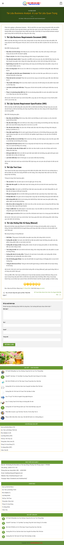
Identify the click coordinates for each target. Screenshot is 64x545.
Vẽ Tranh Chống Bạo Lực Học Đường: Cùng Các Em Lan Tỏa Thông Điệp (24, 371)
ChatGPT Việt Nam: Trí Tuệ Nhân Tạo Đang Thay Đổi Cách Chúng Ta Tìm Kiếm (26, 376)
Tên (4, 322)
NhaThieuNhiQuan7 (40, 18)
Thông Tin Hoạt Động (6, 444)
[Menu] (3, 3)
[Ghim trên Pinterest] (36, 284)
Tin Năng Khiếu (32, 10)
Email (4, 329)
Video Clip (3, 450)
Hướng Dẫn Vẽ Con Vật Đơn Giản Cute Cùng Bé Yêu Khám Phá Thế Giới (24, 386)
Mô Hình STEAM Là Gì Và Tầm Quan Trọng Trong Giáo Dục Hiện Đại (23, 381)
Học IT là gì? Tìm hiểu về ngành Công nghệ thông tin (19, 396)
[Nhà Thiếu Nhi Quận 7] (32, 3)
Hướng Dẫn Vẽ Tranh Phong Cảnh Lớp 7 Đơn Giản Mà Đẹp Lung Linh (23, 406)
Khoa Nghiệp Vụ (5, 433)
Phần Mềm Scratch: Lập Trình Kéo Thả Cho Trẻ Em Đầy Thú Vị (22, 412)
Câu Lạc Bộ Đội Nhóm (6, 427)
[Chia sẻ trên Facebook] (27, 284)
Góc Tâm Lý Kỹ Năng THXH (8, 430)
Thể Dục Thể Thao (5, 438)
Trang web (5, 336)
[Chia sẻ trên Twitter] (30, 284)
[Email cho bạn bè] (33, 284)
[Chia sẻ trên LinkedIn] (39, 284)
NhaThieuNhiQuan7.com (36, 543)
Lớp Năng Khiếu (5, 435)
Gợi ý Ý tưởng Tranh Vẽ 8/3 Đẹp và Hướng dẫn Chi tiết (19, 401)
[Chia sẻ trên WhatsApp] (25, 284)
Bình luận (5, 309)
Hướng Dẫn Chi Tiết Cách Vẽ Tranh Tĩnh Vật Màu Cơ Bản (20, 391)
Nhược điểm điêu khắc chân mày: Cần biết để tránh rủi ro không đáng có (24, 417)
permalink (41, 288)
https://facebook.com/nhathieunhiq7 (17, 478)
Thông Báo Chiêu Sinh (6, 441)
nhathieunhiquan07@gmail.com (14, 473)
